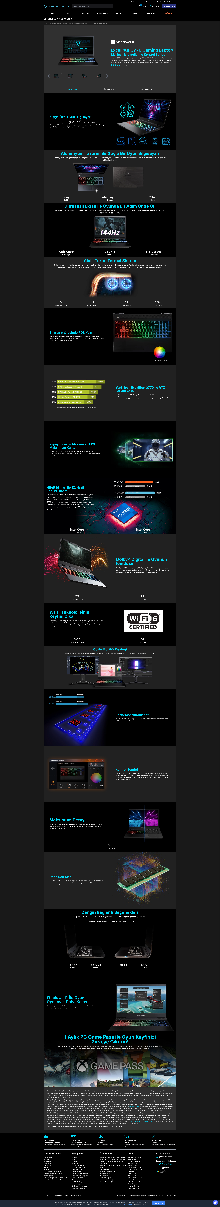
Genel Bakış (73, 89)
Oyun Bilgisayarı (56, 23)
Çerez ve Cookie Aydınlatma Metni (123, 1204)
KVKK (117, 1195)
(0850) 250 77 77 (165, 1157)
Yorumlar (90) (146, 89)
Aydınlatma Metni (171, 1195)
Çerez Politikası (123, 1195)
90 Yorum (125, 65)
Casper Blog (149, 1)
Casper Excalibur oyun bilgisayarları (140, 1121)
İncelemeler (109, 89)
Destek (166, 1)
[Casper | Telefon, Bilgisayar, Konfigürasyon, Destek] (56, 7)
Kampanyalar (141, 1)
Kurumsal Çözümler (130, 1)
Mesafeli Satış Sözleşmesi (158, 1195)
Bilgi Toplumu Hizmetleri (144, 1195)
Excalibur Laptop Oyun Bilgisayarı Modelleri (75, 23)
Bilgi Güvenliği (133, 1195)
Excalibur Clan (159, 1)
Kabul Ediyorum (158, 1203)
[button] (49, 76)
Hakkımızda (172, 1)
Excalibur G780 (134, 1106)
